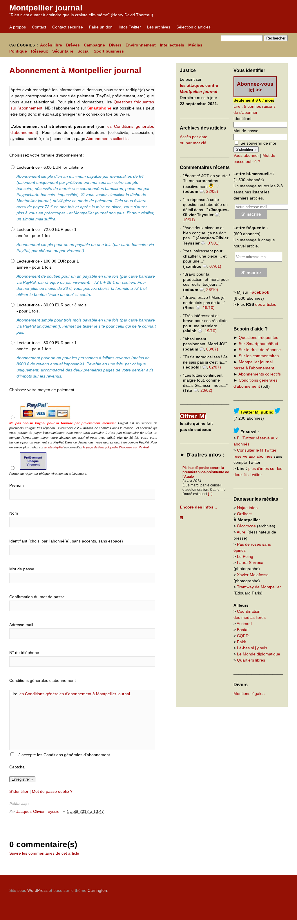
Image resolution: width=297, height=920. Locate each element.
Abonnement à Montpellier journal (75, 70)
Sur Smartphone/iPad (258, 343)
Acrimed (244, 623)
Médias (195, 45)
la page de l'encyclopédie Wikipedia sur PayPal (115, 447)
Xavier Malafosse (253, 574)
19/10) (209, 307)
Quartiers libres (251, 660)
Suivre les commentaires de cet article (44, 853)
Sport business (109, 51)
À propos (17, 27)
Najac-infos (247, 507)
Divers (115, 45)
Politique (18, 51)
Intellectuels (172, 45)
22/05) (212, 191)
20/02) (206, 390)
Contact (39, 27)
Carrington (97, 890)
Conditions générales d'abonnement (42, 680)
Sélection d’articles (193, 27)
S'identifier (18, 791)
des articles (265, 304)
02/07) (215, 367)
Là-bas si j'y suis (252, 648)
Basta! (243, 629)
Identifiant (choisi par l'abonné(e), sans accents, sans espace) (66, 541)
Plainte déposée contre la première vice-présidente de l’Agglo (205, 472)
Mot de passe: (246, 130)
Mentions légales (249, 693)
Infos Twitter (130, 27)
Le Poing (245, 556)
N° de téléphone (24, 652)
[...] (210, 494)
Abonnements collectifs (107, 138)
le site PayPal (53, 447)
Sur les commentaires (259, 355)
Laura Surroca (250, 562)
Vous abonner (246, 155)
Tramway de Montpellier (259, 587)
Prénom (16, 485)
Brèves (73, 45)
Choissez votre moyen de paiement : (43, 389)
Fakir (241, 641)
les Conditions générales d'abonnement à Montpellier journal (74, 693)
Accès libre (51, 45)
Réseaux (39, 51)
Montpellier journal (45, 7)
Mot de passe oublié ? (52, 791)
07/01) (214, 243)
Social (83, 51)
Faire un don (101, 27)
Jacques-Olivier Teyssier (38, 811)
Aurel (241, 532)
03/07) (212, 349)
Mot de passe (21, 569)
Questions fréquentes (258, 337)
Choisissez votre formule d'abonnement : (46, 155)
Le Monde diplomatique (258, 654)
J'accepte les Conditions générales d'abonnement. (65, 754)
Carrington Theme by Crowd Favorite (251, 888)
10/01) (189, 220)
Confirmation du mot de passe (37, 596)
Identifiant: (243, 118)
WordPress (37, 890)
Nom (13, 513)
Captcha (17, 767)
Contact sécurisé (67, 27)
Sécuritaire (62, 51)
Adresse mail (21, 624)
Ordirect (244, 513)
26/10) (212, 289)
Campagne (94, 45)
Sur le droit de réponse (260, 349)
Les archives (158, 27)
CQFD (243, 635)
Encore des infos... (198, 507)
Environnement (141, 45)
